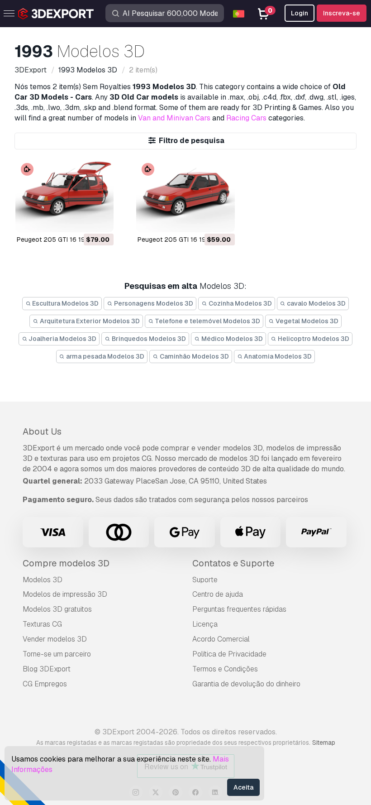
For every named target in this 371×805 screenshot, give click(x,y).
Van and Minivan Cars (174, 118)
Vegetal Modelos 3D (306, 321)
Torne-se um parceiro (57, 654)
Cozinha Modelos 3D (239, 303)
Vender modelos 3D (55, 639)
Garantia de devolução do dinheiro (246, 684)
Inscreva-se (341, 13)
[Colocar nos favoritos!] (100, 219)
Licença (205, 624)
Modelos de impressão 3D (65, 594)
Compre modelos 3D (66, 563)
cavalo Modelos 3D (315, 303)
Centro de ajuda (217, 594)
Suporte (205, 580)
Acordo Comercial (221, 639)
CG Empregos (45, 684)
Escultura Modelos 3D (65, 303)
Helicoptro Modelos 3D (312, 339)
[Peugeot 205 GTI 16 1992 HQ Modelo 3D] (64, 195)
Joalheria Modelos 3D (61, 339)
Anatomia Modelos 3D (277, 356)
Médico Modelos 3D (231, 339)
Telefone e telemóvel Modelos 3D (206, 321)
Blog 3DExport (47, 669)
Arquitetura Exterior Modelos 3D (89, 321)
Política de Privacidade (229, 654)
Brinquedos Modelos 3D (148, 339)
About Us (42, 431)
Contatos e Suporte (233, 563)
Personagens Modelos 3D (153, 303)
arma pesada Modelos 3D (104, 356)
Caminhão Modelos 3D (193, 356)
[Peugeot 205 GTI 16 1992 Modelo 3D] (185, 195)
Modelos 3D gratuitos (57, 609)
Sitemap (323, 742)
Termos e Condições (225, 669)
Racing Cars (246, 118)
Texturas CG (42, 624)
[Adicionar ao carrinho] (82, 219)
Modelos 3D (42, 580)
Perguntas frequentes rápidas (239, 609)
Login (299, 13)
